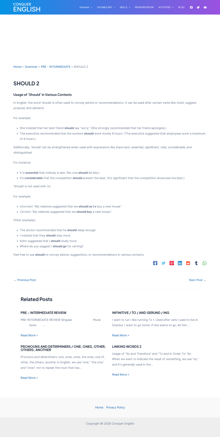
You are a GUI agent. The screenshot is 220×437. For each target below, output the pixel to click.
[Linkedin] (180, 263)
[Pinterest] (172, 263)
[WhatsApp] (204, 263)
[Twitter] (198, 7)
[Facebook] (191, 7)
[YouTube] (205, 7)
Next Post (197, 280)
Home (99, 407)
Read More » (29, 335)
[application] (90, 7)
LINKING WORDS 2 (126, 346)
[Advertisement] (110, 40)
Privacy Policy (115, 407)
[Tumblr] (196, 263)
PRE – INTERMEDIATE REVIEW (43, 313)
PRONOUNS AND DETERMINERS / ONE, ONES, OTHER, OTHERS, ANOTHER (63, 348)
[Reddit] (188, 263)
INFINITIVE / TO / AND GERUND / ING (140, 313)
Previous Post (25, 280)
